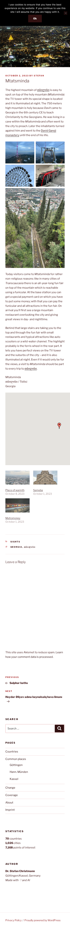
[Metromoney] (17, 505)
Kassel (14, 779)
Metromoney (12, 518)
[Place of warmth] (17, 478)
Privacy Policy (13, 920)
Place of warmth (14, 490)
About (9, 802)
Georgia (16, 547)
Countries (11, 751)
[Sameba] (45, 478)
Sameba (38, 490)
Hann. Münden (19, 772)
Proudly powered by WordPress (42, 920)
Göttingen (16, 765)
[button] (59, 425)
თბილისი (43, 90)
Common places (15, 759)
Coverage (11, 795)
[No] (65, 13)
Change (10, 787)
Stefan (39, 75)
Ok (35, 18)
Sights (15, 541)
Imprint (10, 809)
